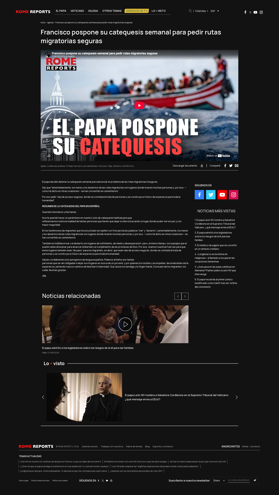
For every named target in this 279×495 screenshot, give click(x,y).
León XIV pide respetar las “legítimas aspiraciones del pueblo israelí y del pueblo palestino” (155, 466)
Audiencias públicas (56, 166)
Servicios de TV (136, 10)
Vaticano (77, 10)
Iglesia (93, 10)
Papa (110, 166)
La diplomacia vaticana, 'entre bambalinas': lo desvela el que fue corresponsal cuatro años (63, 471)
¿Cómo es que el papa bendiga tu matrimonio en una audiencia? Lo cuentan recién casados (64, 466)
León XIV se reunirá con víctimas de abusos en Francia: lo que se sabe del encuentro (60, 461)
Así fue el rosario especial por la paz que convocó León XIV (198, 461)
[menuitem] (214, 11)
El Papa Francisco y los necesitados (81, 166)
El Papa (61, 10)
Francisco (102, 166)
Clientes (200, 11)
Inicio (43, 22)
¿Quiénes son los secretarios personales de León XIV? (136, 471)
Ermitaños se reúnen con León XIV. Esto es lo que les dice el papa (135, 461)
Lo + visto (159, 10)
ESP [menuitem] (213, 11)
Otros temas (112, 10)
